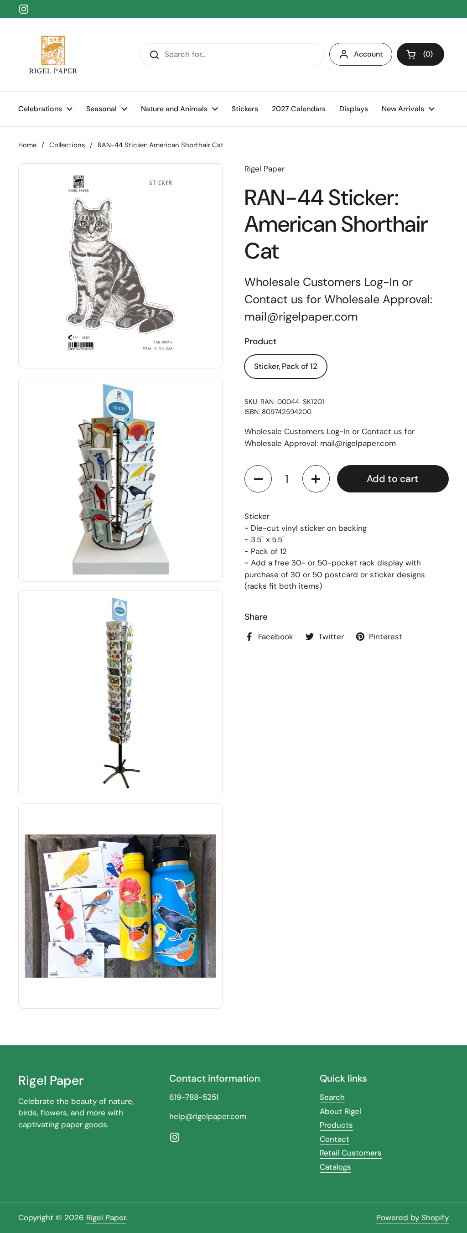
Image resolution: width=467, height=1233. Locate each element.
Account (368, 54)
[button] (420, 54)
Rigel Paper (106, 1217)
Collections (67, 145)
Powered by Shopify (412, 1217)
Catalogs (335, 1167)
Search (332, 1097)
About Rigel (340, 1111)
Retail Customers (351, 1153)
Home (27, 145)
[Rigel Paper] (51, 55)
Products (336, 1125)
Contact (334, 1139)
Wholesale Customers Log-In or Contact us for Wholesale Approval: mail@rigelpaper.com (338, 300)
